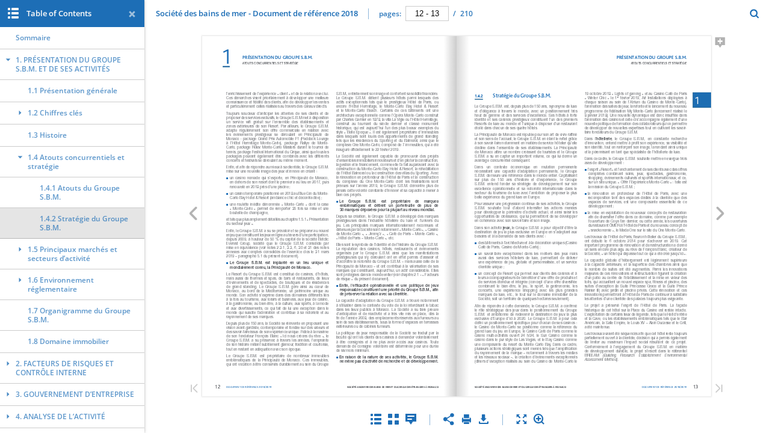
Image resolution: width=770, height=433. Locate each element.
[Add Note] (720, 44)
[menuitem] (754, 13)
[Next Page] (720, 215)
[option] (72, 38)
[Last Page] (719, 389)
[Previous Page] (192, 215)
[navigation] (427, 13)
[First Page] (194, 389)
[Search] (754, 14)
